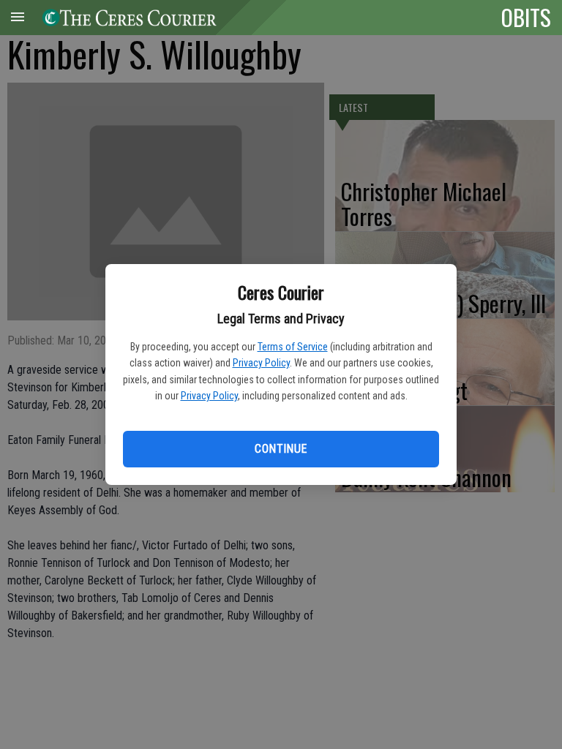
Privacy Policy (261, 363)
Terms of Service (293, 347)
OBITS (526, 17)
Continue (281, 449)
